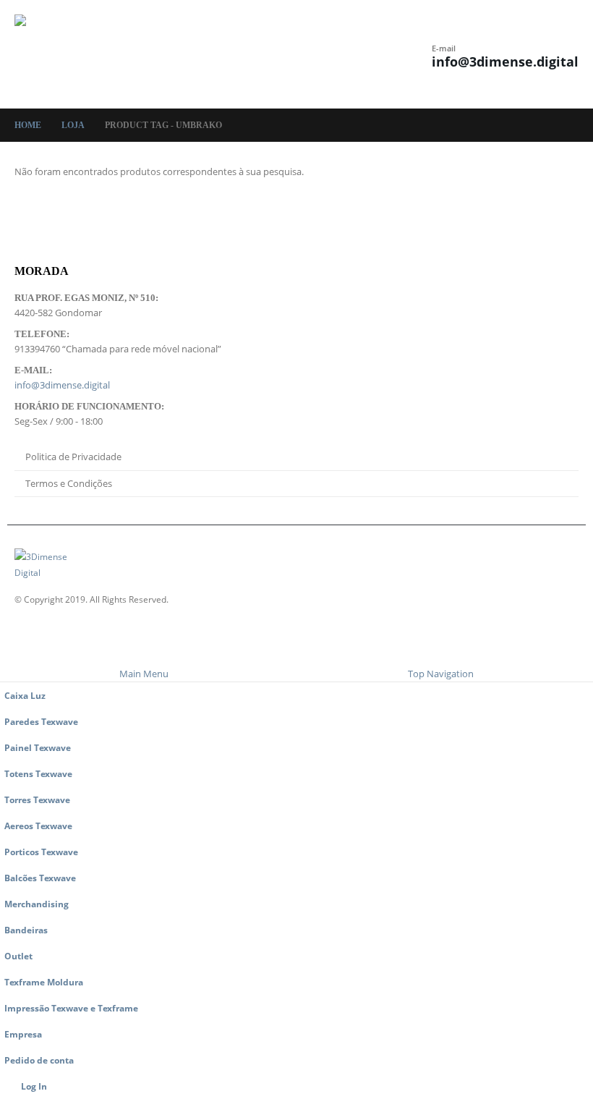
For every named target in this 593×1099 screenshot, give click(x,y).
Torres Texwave (37, 799)
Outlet (18, 956)
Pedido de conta (39, 1060)
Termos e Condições (68, 483)
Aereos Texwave (38, 825)
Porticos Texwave (41, 851)
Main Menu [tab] (143, 673)
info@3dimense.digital (505, 61)
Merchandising (36, 903)
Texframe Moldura (43, 982)
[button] (252, 54)
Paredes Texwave (41, 721)
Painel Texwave (37, 747)
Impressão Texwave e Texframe (71, 1008)
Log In (34, 1086)
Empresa (23, 1034)
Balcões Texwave (40, 877)
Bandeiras (26, 929)
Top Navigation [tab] (441, 673)
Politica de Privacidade (73, 456)
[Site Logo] (54, 54)
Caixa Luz (25, 695)
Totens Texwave (38, 773)
